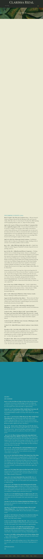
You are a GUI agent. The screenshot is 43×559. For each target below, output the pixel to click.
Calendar (22, 555)
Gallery (14, 555)
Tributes (27, 555)
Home (6, 555)
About (10, 555)
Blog (31, 555)
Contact (35, 555)
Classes (18, 555)
